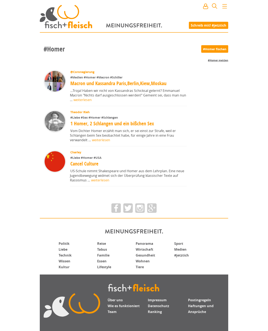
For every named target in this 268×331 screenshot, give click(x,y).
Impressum (157, 300)
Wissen (64, 261)
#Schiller (116, 77)
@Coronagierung (82, 72)
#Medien (77, 77)
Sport (178, 243)
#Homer (90, 77)
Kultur (64, 267)
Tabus (102, 249)
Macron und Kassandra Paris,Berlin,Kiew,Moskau (118, 83)
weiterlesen (82, 100)
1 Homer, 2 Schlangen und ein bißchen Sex (112, 123)
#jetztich (181, 255)
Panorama (144, 243)
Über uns (115, 300)
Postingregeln (199, 300)
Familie (103, 255)
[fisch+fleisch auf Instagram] (140, 208)
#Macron (103, 77)
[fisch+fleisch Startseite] (134, 16)
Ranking (155, 311)
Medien (180, 249)
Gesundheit (145, 255)
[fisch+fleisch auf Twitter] (128, 208)
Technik (65, 255)
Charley (75, 152)
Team (112, 311)
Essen (102, 261)
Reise (101, 243)
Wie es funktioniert (124, 306)
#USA (98, 158)
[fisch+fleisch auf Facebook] (116, 208)
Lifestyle (104, 267)
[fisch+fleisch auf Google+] (152, 208)
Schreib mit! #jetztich (208, 25)
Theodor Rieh (80, 112)
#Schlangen (109, 117)
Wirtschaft (144, 249)
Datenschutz (158, 306)
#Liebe (75, 117)
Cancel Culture (84, 163)
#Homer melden (218, 60)
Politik (64, 243)
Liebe (63, 249)
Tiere (140, 267)
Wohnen (143, 261)
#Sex (85, 117)
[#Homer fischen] (214, 49)
